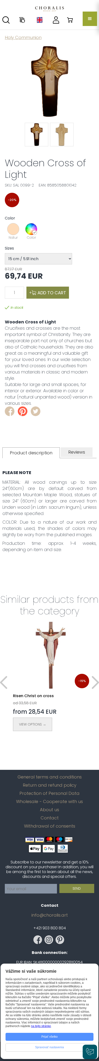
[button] (90, 19)
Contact (50, 818)
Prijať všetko (49, 1036)
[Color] (31, 229)
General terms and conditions (50, 777)
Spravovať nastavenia (49, 1047)
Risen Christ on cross (33, 696)
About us (49, 809)
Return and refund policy (49, 785)
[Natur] (13, 229)
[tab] (31, 452)
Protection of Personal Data (49, 793)
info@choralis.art (49, 915)
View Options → (32, 724)
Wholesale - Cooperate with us (49, 801)
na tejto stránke (41, 1026)
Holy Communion (23, 37)
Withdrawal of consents (49, 826)
